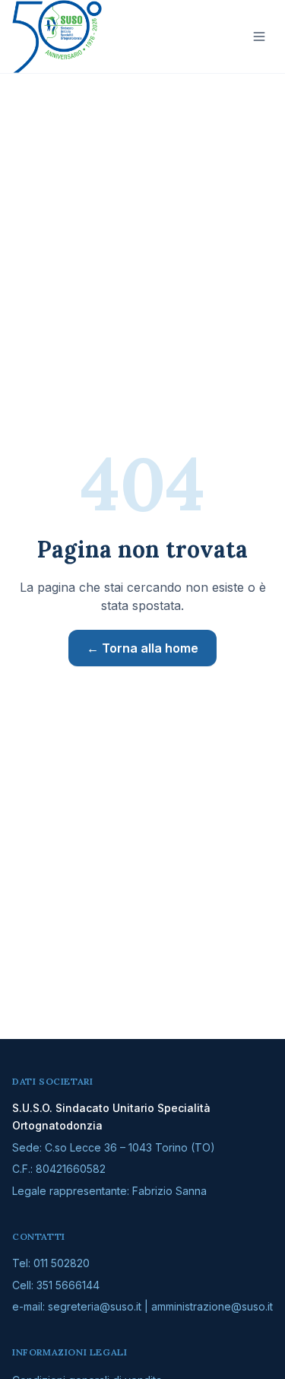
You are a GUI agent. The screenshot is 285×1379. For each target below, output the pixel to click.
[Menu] (259, 36)
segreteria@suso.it (94, 1306)
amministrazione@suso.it (212, 1306)
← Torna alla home (142, 648)
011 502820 (61, 1263)
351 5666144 (68, 1285)
